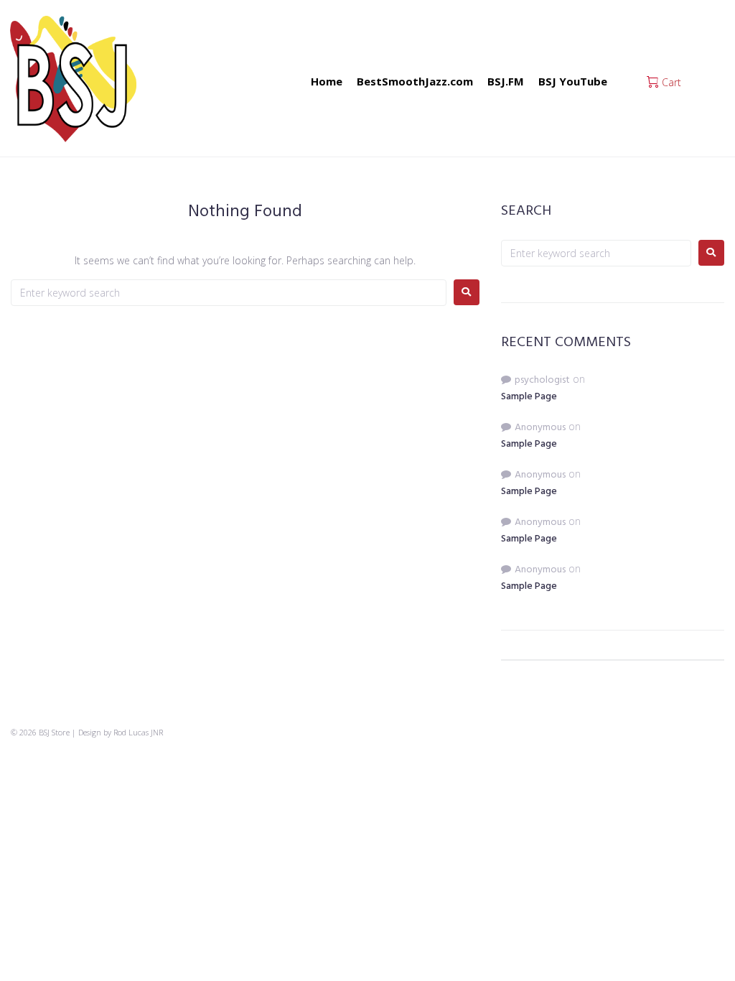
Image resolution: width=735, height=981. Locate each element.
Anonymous (540, 427)
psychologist (542, 380)
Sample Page (529, 397)
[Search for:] (228, 292)
